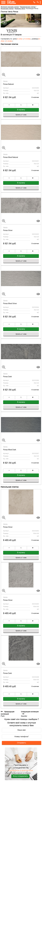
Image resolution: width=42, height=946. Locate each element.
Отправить (21, 742)
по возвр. (27, 39)
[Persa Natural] (21, 58)
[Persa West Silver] (21, 278)
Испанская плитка (7, 8)
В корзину (21, 109)
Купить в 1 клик (21, 115)
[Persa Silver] (21, 205)
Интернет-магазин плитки (10, 7)
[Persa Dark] (21, 351)
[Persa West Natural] (21, 132)
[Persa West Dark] (21, 424)
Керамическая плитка (27, 7)
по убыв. (20, 39)
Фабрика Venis (20, 8)
